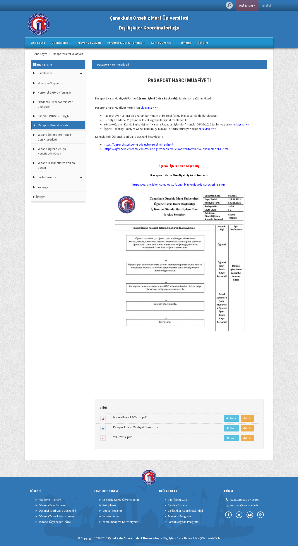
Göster (233, 418)
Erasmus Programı (180, 516)
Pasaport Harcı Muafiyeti (68, 54)
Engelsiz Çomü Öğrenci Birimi (121, 500)
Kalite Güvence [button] (161, 43)
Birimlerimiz (45, 73)
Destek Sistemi (178, 505)
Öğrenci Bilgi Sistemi (52, 505)
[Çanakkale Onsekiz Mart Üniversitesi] (39, 24)
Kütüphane (109, 505)
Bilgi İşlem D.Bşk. (178, 500)
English (267, 5)
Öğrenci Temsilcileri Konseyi (57, 516)
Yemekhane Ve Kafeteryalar (121, 522)
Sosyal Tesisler (112, 511)
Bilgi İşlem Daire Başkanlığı (180, 538)
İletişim (203, 43)
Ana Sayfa (38, 43)
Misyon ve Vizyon (89, 43)
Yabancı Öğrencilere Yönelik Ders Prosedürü (55, 137)
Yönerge (186, 43)
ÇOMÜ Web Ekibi (210, 538)
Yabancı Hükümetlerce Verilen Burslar (56, 165)
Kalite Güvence (47, 177)
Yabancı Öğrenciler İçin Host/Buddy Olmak (52, 151)
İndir (249, 418)
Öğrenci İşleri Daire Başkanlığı (58, 511)
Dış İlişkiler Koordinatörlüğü (185, 511)
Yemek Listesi (111, 516)
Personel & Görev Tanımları (125, 43)
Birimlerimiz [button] (60, 43)
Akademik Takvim (50, 500)
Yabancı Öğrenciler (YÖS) (55, 522)
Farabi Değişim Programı (183, 522)
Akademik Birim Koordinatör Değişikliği (55, 104)
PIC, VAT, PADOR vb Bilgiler (54, 116)
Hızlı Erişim (246, 5)
